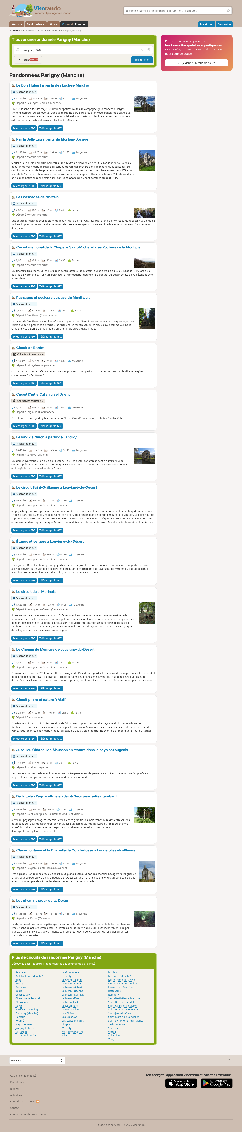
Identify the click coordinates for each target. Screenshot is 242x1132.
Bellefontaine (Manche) (29, 976)
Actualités (16, 1095)
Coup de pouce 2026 (22, 1101)
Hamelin (20, 1017)
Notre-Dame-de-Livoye (121, 979)
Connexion (224, 24)
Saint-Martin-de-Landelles (123, 1017)
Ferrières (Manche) (26, 1009)
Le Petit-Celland (71, 1009)
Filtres (29, 59)
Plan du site (17, 1082)
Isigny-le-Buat (23, 1024)
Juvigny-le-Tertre (25, 1028)
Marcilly (66, 1028)
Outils (15, 24)
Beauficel (20, 972)
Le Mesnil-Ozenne (72, 991)
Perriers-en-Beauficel (120, 987)
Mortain (113, 972)
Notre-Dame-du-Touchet (122, 983)
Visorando (15, 30)
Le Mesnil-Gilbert (72, 987)
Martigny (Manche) (73, 1031)
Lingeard (67, 1024)
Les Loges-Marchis (73, 1020)
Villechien (114, 1035)
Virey (111, 1039)
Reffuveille (114, 991)
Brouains (20, 987)
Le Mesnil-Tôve (70, 998)
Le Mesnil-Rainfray (73, 994)
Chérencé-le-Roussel (27, 998)
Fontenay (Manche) (26, 1013)
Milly (64, 1035)
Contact (14, 1108)
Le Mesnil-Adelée (72, 983)
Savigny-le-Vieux (118, 1024)
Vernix (112, 1031)
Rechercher (142, 59)
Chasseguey (22, 994)
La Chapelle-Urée (25, 1035)
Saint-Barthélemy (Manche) (124, 998)
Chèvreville (22, 1002)
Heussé (19, 1020)
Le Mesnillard (70, 1002)
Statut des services (109, 1125)
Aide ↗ (53, 24)
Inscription (206, 24)
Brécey (19, 983)
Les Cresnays (69, 1017)
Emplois (15, 1088)
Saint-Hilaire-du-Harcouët (123, 1009)
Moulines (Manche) (119, 976)
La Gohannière (70, 972)
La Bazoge (21, 1031)
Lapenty (66, 976)
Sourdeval (114, 1028)
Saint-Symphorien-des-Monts (125, 1020)
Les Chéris (68, 1013)
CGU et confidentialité (23, 1075)
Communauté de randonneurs (28, 1114)
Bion (18, 979)
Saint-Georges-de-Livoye (122, 1005)
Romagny (113, 994)
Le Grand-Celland (72, 979)
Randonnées (35, 24)
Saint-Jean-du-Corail (120, 1013)
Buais (18, 991)
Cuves (18, 1005)
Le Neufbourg (70, 1005)
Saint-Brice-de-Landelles (122, 1002)
